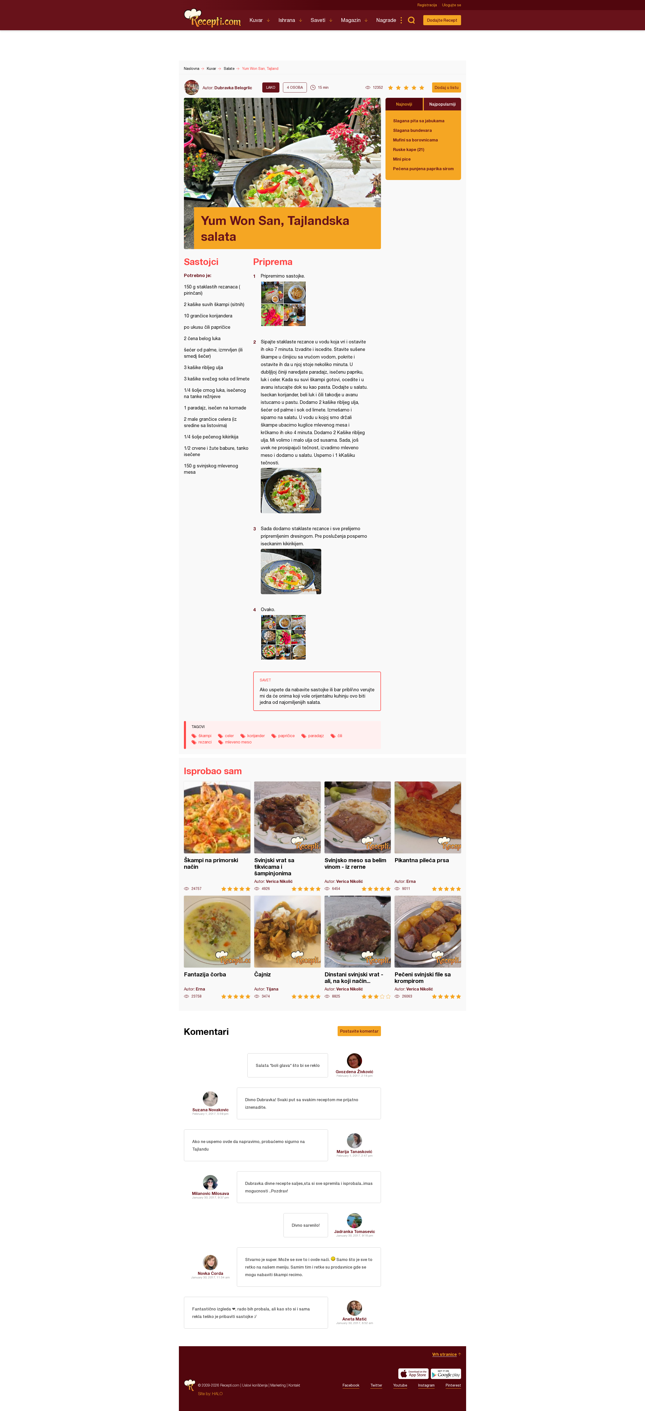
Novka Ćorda (210, 1273)
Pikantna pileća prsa (428, 836)
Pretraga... (411, 20)
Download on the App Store (413, 1373)
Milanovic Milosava (210, 1193)
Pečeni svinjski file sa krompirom (428, 947)
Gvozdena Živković (354, 1071)
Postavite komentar (359, 1031)
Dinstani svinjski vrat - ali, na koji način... (358, 947)
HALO (217, 1393)
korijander (256, 735)
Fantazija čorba (217, 947)
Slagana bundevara (412, 130)
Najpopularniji (442, 104)
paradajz (316, 735)
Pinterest (453, 1385)
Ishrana (286, 20)
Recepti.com (213, 18)
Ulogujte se (451, 5)
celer (229, 735)
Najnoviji (404, 104)
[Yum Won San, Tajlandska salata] (314, 303)
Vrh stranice (444, 1354)
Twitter (376, 1385)
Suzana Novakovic (210, 1109)
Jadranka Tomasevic (354, 1231)
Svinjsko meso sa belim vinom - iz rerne (358, 836)
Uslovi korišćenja (255, 1385)
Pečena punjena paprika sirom (423, 168)
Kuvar (256, 20)
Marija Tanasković (354, 1151)
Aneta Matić (354, 1318)
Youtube (400, 1385)
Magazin (351, 20)
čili (340, 735)
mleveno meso (238, 742)
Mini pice (402, 159)
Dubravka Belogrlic (233, 87)
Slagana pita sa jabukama (418, 120)
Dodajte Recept (442, 20)
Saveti (318, 20)
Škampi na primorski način (217, 836)
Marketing (278, 1385)
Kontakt (294, 1385)
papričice (286, 735)
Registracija (427, 5)
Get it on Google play (446, 1373)
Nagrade (386, 20)
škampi (205, 735)
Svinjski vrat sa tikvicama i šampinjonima (287, 836)
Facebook (351, 1385)
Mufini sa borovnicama (415, 139)
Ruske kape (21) (408, 149)
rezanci (205, 742)
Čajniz (287, 947)
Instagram (426, 1385)
